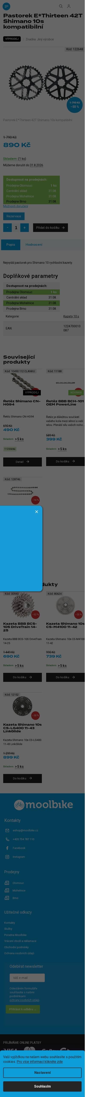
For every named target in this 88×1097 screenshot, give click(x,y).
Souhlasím (42, 1086)
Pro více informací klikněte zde (40, 1062)
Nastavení (42, 1073)
